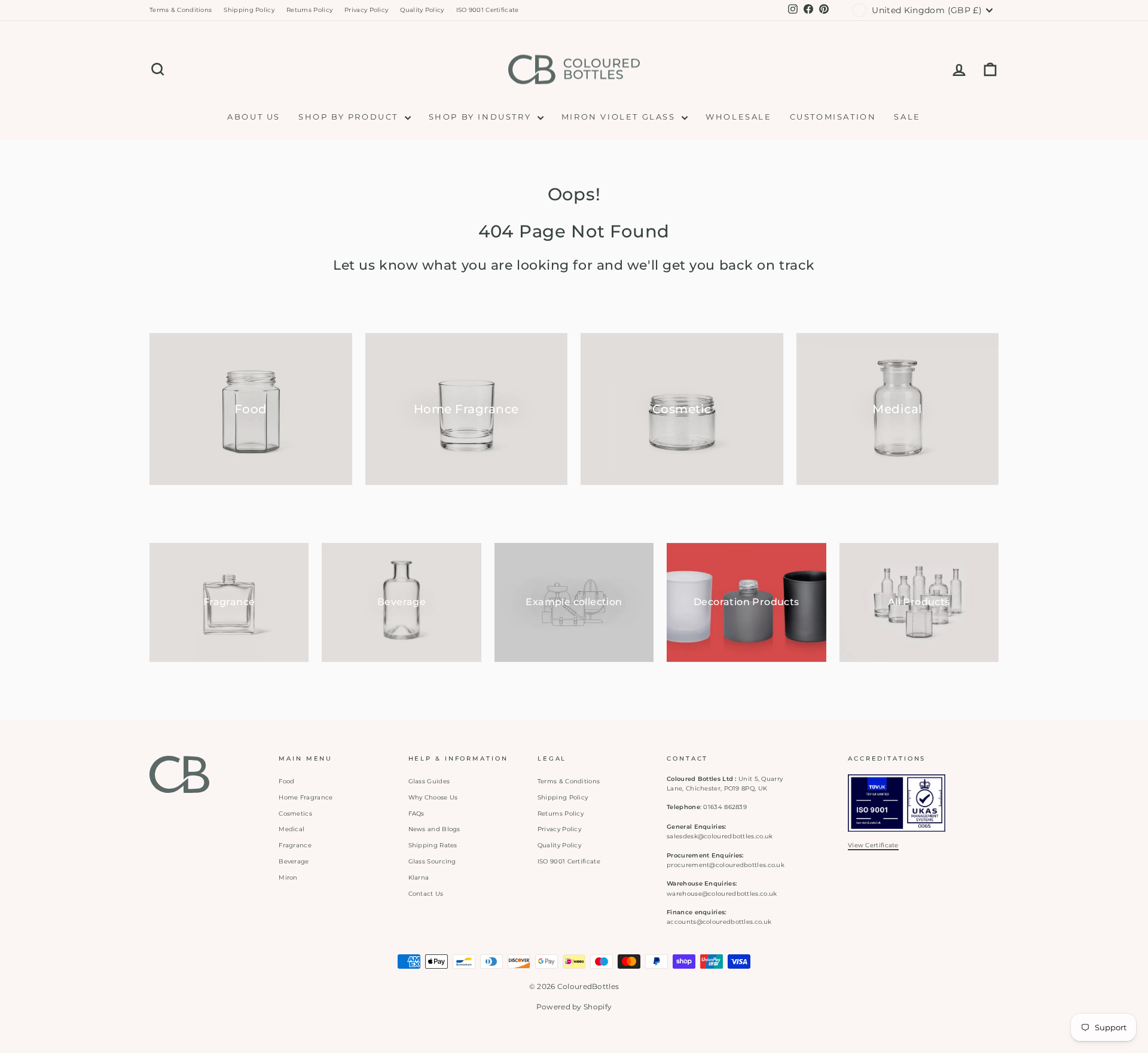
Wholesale (738, 116)
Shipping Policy (249, 10)
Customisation (833, 116)
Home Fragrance (305, 797)
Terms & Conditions (180, 10)
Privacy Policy (366, 10)
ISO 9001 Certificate (487, 10)
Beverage (294, 861)
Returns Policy (309, 10)
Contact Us (426, 894)
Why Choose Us (433, 797)
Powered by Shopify (574, 1006)
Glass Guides (429, 781)
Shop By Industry (482, 116)
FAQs (416, 813)
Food (286, 781)
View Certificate (873, 845)
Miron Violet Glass (620, 116)
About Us (253, 116)
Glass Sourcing (432, 861)
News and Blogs (434, 829)
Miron (288, 877)
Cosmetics (295, 813)
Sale (907, 116)
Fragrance (295, 845)
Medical (291, 829)
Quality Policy (422, 10)
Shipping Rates (432, 845)
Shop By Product (350, 116)
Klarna (418, 877)
